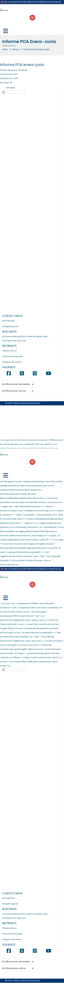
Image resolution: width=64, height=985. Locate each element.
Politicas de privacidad (12, 356)
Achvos (16, 49)
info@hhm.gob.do (10, 326)
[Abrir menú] (3, 31)
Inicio (5, 49)
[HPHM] (15, 8)
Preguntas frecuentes (11, 362)
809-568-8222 (8, 321)
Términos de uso (9, 351)
